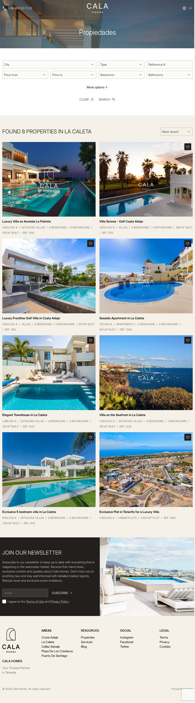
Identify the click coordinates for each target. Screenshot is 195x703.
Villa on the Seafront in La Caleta (122, 415)
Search (104, 99)
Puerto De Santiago (54, 656)
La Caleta (48, 642)
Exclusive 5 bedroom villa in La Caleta (29, 512)
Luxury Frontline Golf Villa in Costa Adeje (31, 318)
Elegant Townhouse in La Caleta (24, 415)
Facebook (126, 642)
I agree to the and (38, 601)
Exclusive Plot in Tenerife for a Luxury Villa (129, 512)
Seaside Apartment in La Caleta (121, 318)
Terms (164, 637)
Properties (88, 637)
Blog (84, 646)
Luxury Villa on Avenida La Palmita (26, 221)
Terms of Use (35, 601)
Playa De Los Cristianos (57, 651)
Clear (84, 99)
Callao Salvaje (51, 646)
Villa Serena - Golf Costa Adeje (121, 221)
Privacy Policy (59, 601)
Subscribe (60, 593)
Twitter (124, 646)
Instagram (126, 637)
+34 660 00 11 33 (20, 8)
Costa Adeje (50, 637)
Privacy (164, 642)
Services (87, 642)
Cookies (165, 646)
